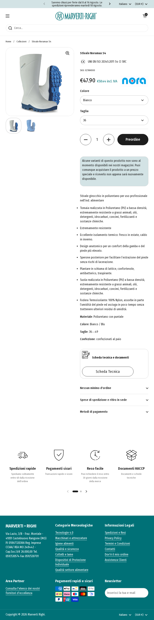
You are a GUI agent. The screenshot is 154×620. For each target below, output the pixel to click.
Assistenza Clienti (116, 560)
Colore (84, 91)
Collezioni (21, 41)
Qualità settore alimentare (71, 570)
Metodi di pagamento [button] (94, 411)
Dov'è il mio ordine (116, 554)
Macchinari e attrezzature (71, 538)
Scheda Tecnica (108, 371)
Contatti (110, 549)
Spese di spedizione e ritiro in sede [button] (103, 400)
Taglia (84, 111)
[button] (144, 16)
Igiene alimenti (64, 543)
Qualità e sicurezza (67, 549)
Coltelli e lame (64, 554)
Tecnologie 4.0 (64, 532)
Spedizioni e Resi (115, 532)
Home (8, 41)
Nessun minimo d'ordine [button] (95, 388)
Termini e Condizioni (117, 543)
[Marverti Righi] (76, 16)
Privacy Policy (113, 538)
